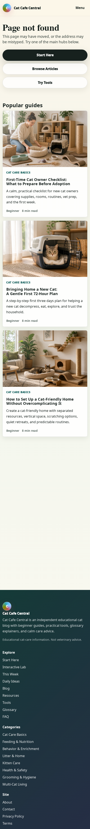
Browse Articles (45, 68)
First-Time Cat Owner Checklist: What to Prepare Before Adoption (38, 181)
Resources (11, 695)
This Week (11, 674)
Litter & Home (14, 756)
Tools (7, 702)
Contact (9, 809)
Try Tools (45, 82)
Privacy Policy (13, 816)
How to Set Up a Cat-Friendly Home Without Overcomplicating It (40, 401)
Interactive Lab (14, 667)
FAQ (6, 716)
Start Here (45, 55)
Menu (80, 8)
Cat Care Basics (18, 172)
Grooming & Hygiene (19, 777)
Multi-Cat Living (15, 784)
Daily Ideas (11, 681)
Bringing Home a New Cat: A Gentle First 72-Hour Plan (32, 291)
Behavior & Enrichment (21, 748)
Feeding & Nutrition (18, 741)
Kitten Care (11, 763)
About (7, 802)
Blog (6, 688)
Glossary (9, 709)
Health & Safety (15, 770)
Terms (7, 823)
